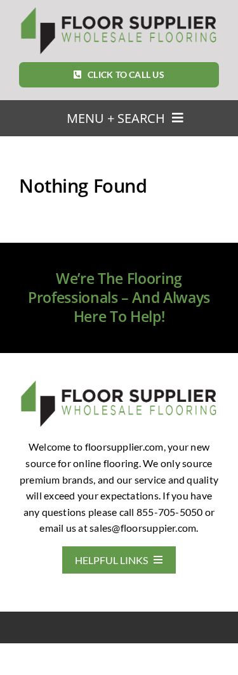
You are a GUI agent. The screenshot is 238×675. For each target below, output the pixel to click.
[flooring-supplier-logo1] (119, 10)
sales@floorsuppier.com (142, 528)
